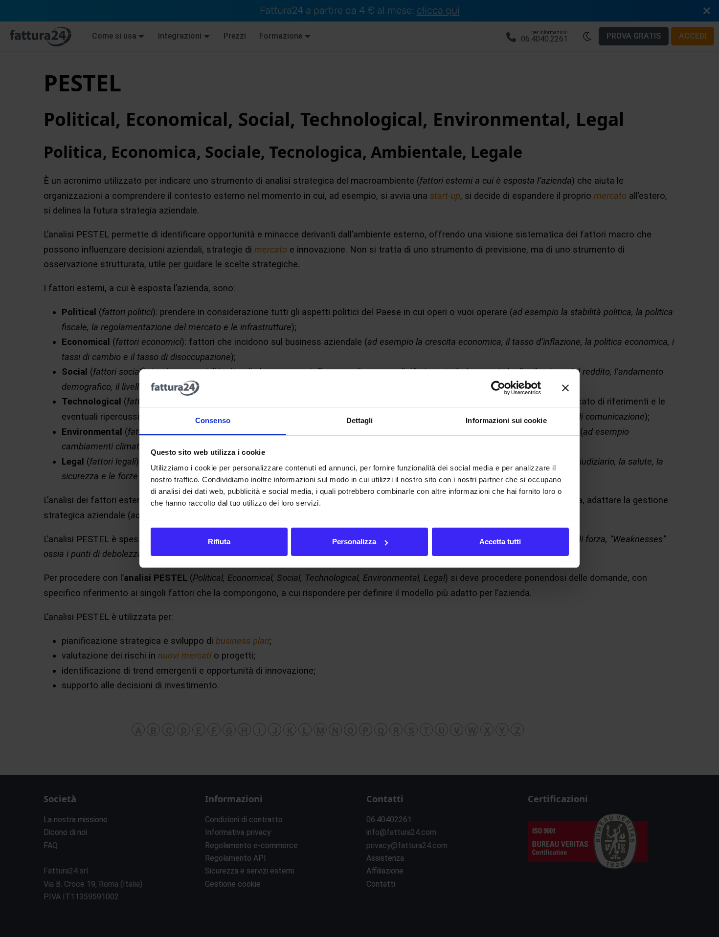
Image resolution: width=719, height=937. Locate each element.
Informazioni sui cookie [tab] (506, 420)
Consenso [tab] (212, 420)
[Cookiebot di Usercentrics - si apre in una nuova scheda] (498, 388)
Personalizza (354, 541)
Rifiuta (219, 541)
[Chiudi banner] (565, 388)
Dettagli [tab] (359, 420)
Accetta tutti (500, 541)
